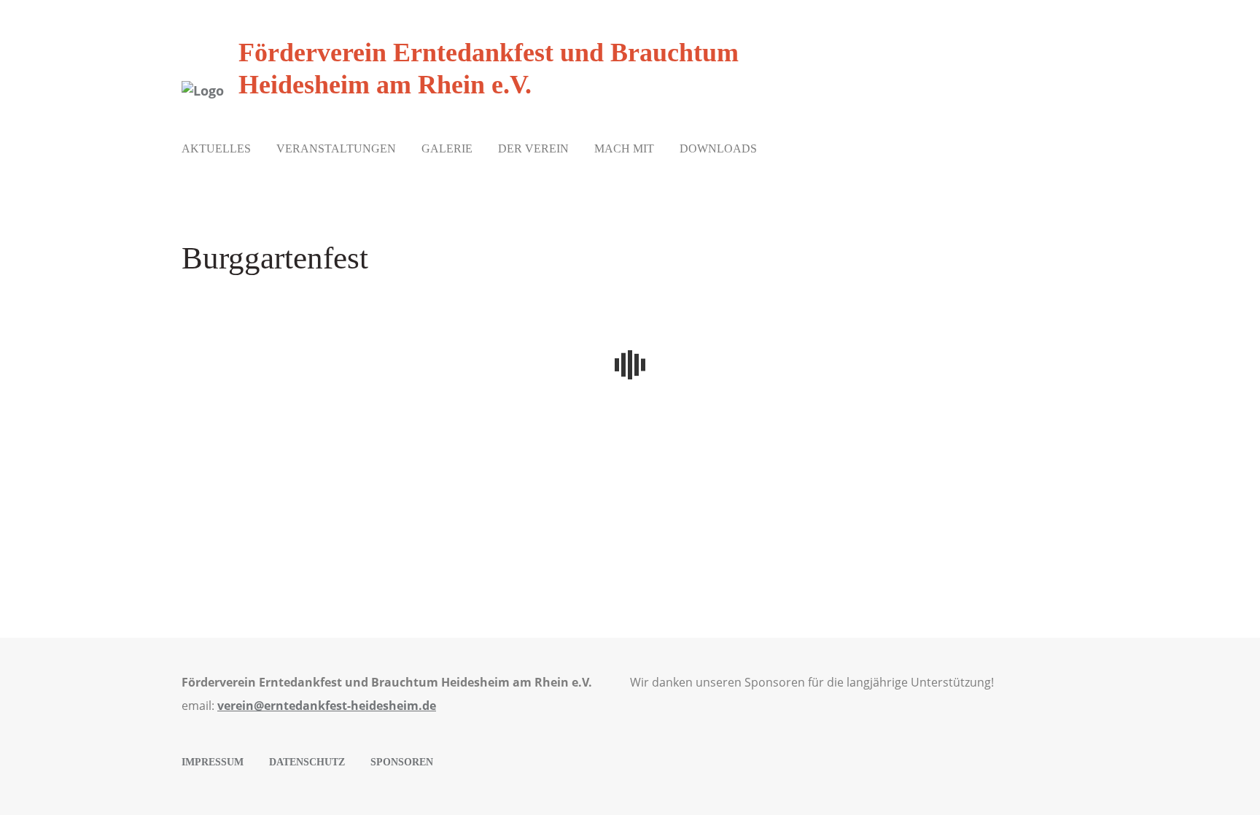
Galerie (446, 148)
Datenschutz (307, 762)
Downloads (718, 148)
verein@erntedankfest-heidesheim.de (326, 706)
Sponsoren (401, 762)
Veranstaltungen (336, 148)
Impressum (213, 762)
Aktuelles (216, 148)
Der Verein (533, 148)
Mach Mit (624, 148)
